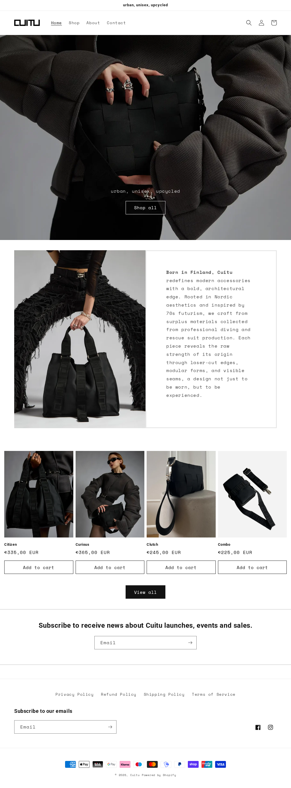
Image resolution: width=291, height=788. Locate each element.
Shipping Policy (164, 694)
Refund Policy (118, 694)
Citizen (10, 544)
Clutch (152, 544)
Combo (224, 544)
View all (145, 592)
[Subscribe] (190, 642)
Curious (83, 544)
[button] (249, 23)
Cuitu (135, 775)
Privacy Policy (74, 694)
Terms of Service (214, 694)
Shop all (145, 207)
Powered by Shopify (159, 775)
